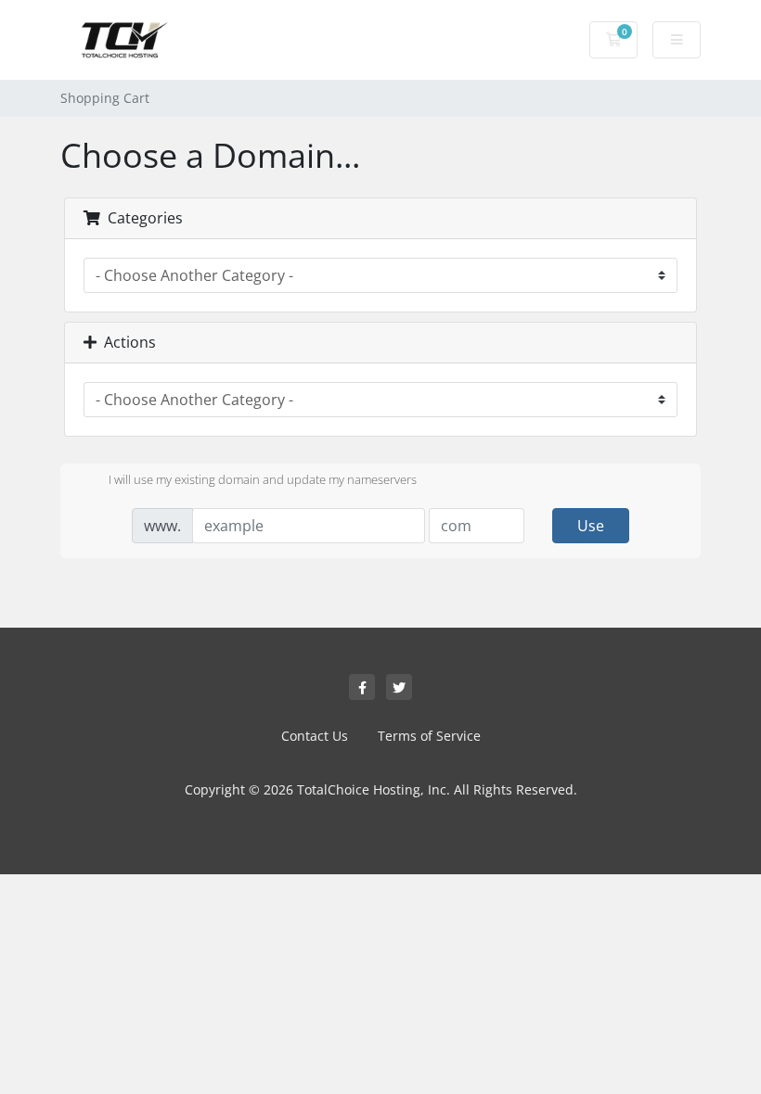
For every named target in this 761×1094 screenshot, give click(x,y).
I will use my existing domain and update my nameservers (263, 479)
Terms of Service (429, 735)
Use (590, 525)
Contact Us (314, 735)
